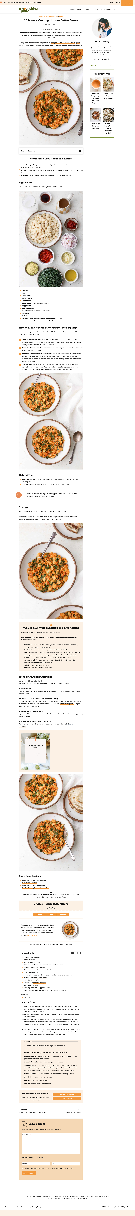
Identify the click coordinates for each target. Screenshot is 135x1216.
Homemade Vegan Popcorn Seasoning (32, 1110)
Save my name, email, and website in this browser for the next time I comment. (48, 1168)
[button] (48, 908)
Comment (26, 1135)
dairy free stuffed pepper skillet (63, 43)
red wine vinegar (39, 983)
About (111, 2)
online (28, 716)
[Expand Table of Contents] (80, 151)
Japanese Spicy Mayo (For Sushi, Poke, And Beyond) (95, 98)
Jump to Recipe (47, 29)
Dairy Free (42, 16)
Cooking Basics (83, 9)
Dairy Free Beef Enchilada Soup (33, 885)
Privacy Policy (15, 1207)
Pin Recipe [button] (68, 1098)
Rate (64, 914)
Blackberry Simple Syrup (74, 1110)
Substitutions (106, 9)
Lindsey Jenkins (47, 24)
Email (55, 1163)
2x (76, 953)
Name (25, 1163)
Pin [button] (52, 914)
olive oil (37, 957)
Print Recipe (57, 29)
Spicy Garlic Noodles (29, 883)
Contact (117, 2)
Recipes (72, 9)
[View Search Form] (114, 9)
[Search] (111, 65)
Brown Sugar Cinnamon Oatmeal (95, 126)
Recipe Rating (27, 1157)
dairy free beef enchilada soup (41, 45)
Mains (56, 16)
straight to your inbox (34, 2)
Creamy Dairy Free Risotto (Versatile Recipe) (108, 128)
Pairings (94, 9)
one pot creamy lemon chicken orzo (69, 45)
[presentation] (95, 84)
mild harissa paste (49, 691)
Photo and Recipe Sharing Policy (31, 1207)
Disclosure (6, 1207)
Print (40, 914)
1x (73, 953)
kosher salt (28, 985)
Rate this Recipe (68, 1095)
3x (79, 953)
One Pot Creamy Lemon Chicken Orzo (35, 888)
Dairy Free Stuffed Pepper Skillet (34, 880)
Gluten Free (50, 16)
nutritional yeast (40, 977)
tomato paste (39, 967)
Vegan (61, 16)
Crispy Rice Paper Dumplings (108, 95)
